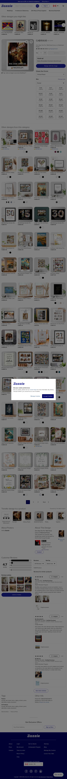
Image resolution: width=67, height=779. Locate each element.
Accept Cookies (47, 396)
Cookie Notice (33, 389)
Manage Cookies (35, 396)
